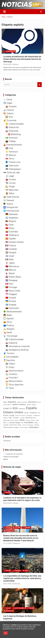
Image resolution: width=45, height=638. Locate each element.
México (17, 420)
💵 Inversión (11, 137)
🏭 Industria (11, 343)
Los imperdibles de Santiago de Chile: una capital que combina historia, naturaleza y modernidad (22, 578)
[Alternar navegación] (4, 11)
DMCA (5, 459)
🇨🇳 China (9, 228)
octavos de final (30, 420)
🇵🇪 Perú (9, 283)
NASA (22, 420)
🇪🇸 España (10, 238)
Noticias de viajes (12, 467)
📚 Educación (12, 127)
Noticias (15, 64)
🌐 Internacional (11, 210)
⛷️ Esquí (9, 367)
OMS (37, 420)
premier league (15, 423)
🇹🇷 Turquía (10, 297)
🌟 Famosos (11, 151)
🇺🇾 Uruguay (10, 304)
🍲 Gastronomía (11, 197)
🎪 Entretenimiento (12, 144)
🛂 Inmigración (10, 207)
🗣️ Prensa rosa (12, 162)
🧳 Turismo (8, 353)
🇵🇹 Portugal (11, 287)
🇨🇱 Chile (9, 224)
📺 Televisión (12, 165)
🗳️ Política (8, 325)
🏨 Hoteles (10, 106)
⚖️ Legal (9, 176)
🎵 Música (10, 155)
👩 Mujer (7, 315)
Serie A (24, 425)
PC (8, 422)
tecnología (30, 425)
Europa (26, 413)
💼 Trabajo (10, 141)
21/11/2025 (7, 543)
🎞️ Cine (9, 148)
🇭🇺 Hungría (10, 252)
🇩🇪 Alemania (11, 214)
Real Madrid (28, 422)
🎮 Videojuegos (9, 51)
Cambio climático (19, 404)
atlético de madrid (22, 402)
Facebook (33, 413)
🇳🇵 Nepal (9, 273)
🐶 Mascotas (11, 190)
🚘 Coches (10, 179)
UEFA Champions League (11, 427)
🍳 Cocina (10, 183)
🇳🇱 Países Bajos (13, 276)
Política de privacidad (10, 457)
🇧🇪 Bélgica (10, 221)
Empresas (22, 408)
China (29, 404)
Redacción (16, 543)
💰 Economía (9, 120)
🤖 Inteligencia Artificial (17, 349)
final (39, 413)
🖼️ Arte (9, 117)
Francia (5, 415)
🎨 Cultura (8, 113)
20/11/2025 (7, 584)
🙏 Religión (8, 329)
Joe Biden (16, 418)
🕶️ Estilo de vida (11, 172)
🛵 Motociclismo (13, 381)
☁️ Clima (7, 99)
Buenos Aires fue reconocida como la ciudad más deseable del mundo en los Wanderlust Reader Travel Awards (20, 538)
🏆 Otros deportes (14, 384)
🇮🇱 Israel (9, 256)
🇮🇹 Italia (9, 259)
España (31, 408)
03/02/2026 (7, 503)
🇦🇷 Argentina (11, 217)
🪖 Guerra (8, 203)
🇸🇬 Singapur (11, 294)
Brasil (39, 402)
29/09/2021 (7, 64)
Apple (5, 402)
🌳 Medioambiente (12, 311)
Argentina (12, 402)
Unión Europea (24, 427)
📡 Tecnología (10, 336)
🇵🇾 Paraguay (11, 280)
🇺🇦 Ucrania (10, 301)
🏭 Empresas (11, 130)
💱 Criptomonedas (14, 339)
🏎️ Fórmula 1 (11, 377)
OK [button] (5, 633)
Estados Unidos (13, 412)
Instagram (29, 415)
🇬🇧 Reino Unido (12, 290)
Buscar (39, 84)
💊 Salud (7, 332)
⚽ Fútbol (10, 363)
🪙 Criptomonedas (14, 124)
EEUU (15, 408)
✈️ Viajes (7, 103)
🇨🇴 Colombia (11, 231)
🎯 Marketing (14, 134)
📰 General (8, 200)
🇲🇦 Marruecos (12, 266)
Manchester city (31, 418)
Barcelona (32, 402)
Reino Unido (13, 425)
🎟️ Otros (9, 158)
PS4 (22, 422)
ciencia (34, 404)
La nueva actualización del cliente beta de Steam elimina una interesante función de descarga (22, 59)
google (11, 415)
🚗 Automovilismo (14, 370)
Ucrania (36, 425)
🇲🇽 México (10, 270)
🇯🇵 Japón (10, 263)
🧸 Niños (9, 193)
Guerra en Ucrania (20, 415)
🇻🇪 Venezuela (12, 308)
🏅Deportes (9, 360)
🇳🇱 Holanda (11, 249)
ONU (4, 422)
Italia (10, 418)
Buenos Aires (7, 404)
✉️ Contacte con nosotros (13, 454)
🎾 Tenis (9, 388)
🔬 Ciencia (8, 110)
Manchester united (8, 420)
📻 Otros (7, 322)
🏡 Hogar (10, 186)
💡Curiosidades (11, 356)
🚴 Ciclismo (11, 374)
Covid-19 (7, 408)
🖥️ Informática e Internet (17, 346)
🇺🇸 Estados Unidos (14, 242)
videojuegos (34, 427)
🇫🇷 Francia (10, 245)
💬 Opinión (8, 318)
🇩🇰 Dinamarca (12, 235)
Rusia (19, 425)
